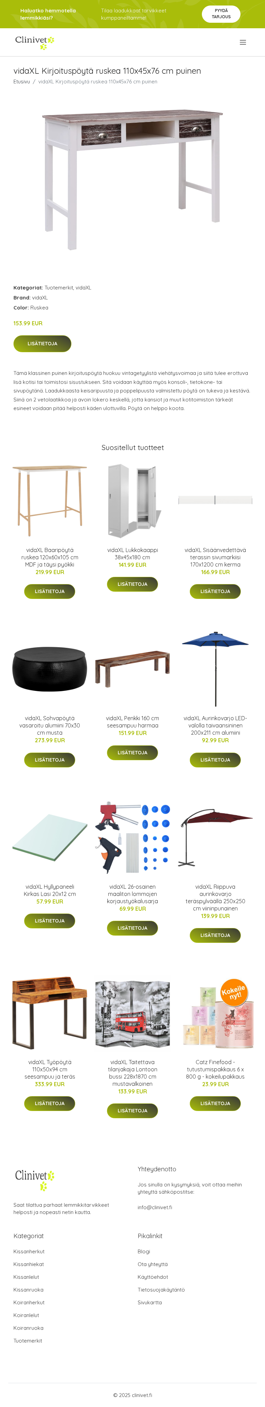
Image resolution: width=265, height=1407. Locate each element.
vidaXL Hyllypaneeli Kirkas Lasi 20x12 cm (50, 890)
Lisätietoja (42, 343)
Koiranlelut (26, 1315)
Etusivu (21, 81)
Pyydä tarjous (221, 13)
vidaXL (83, 287)
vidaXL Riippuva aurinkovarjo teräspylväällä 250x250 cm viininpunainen (215, 897)
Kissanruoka (28, 1289)
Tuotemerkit (59, 287)
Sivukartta (150, 1302)
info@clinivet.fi (155, 1207)
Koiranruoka (28, 1328)
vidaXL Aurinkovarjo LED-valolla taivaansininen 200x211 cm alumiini (215, 725)
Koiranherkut (29, 1302)
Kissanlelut (26, 1277)
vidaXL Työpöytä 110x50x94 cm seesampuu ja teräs (49, 1069)
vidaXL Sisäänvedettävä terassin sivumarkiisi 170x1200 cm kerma (215, 557)
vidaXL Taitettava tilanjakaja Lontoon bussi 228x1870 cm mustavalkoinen (132, 1073)
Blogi (144, 1251)
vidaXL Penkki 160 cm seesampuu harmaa (132, 722)
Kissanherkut (29, 1251)
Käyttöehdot (153, 1277)
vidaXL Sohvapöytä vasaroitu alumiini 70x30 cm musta (49, 725)
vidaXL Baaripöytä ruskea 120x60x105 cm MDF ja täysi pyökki (49, 557)
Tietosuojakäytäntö (161, 1289)
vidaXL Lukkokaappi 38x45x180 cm (132, 554)
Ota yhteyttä (153, 1264)
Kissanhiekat (28, 1264)
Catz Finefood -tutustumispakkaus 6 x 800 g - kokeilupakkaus (215, 1069)
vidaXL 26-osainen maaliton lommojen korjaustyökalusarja (132, 894)
